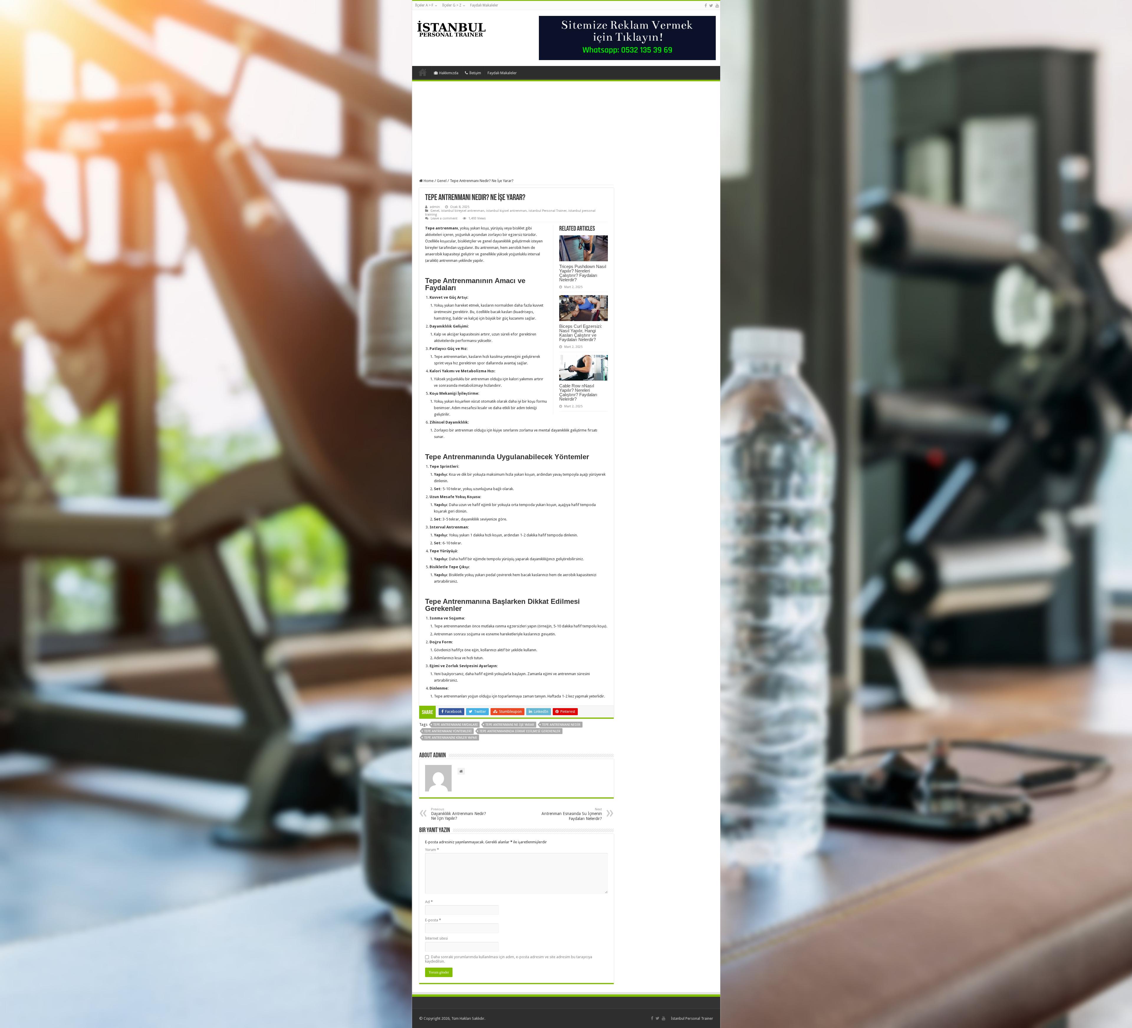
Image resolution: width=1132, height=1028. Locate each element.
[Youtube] (717, 5)
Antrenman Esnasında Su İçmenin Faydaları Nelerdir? (572, 814)
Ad (429, 902)
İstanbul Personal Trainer (692, 1018)
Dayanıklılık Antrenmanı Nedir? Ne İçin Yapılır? (458, 814)
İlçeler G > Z (451, 5)
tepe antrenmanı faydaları (455, 725)
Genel (442, 181)
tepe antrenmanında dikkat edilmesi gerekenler (520, 731)
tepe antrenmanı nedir (561, 725)
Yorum (432, 849)
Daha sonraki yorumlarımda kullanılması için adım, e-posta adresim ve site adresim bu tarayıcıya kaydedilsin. (508, 959)
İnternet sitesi (436, 938)
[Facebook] (706, 5)
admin (435, 207)
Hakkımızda (448, 73)
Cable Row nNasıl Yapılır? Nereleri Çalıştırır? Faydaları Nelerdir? (578, 392)
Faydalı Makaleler (484, 5)
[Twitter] (711, 5)
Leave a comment (444, 218)
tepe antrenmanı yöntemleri (448, 731)
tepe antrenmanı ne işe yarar (510, 725)
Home (428, 181)
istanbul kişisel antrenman (506, 211)
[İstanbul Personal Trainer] (451, 28)
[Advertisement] (566, 130)
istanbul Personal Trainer (548, 211)
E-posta (433, 920)
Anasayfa (422, 72)
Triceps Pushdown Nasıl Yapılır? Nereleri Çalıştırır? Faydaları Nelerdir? (582, 273)
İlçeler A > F (424, 5)
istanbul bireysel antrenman (462, 211)
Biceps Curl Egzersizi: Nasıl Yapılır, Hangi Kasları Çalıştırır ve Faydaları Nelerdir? (580, 333)
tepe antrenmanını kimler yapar (450, 738)
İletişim (475, 73)
